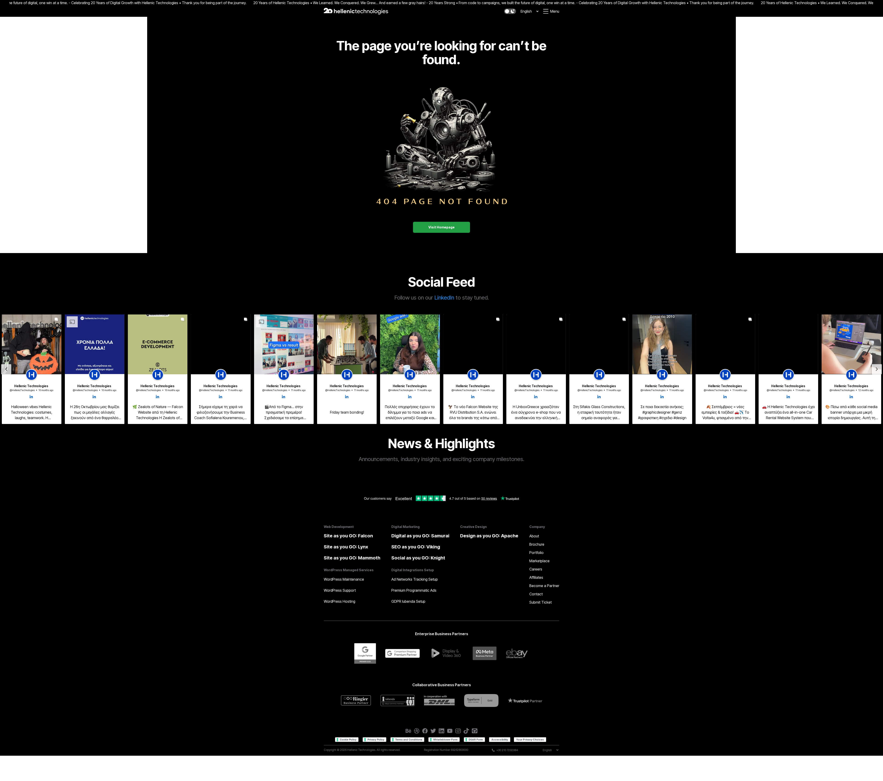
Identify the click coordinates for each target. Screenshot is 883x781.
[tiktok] (466, 731)
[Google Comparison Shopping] (402, 653)
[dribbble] (416, 731)
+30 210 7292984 (507, 750)
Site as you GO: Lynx (346, 547)
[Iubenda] (397, 700)
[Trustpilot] (525, 700)
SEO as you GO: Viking (415, 547)
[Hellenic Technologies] (356, 11)
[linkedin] (441, 731)
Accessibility (499, 739)
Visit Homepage (441, 227)
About (534, 536)
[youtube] (450, 731)
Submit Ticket (540, 602)
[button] (510, 11)
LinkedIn (444, 297)
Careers (535, 569)
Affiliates (536, 577)
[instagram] (458, 731)
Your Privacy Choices (530, 739)
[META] (485, 653)
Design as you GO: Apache (489, 536)
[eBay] (517, 653)
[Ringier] (356, 700)
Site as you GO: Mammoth (352, 558)
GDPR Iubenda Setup (408, 601)
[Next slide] (877, 369)
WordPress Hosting (339, 601)
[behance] (408, 731)
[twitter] (433, 731)
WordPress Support (340, 590)
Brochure (536, 544)
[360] (446, 653)
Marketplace (539, 561)
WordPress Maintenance (344, 579)
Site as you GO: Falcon (348, 536)
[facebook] (425, 731)
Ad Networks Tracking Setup (414, 579)
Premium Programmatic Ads (413, 590)
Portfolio (536, 552)
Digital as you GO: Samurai (420, 536)
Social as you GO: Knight (418, 558)
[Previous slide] (6, 369)
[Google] (365, 653)
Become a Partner (544, 585)
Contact (536, 594)
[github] (474, 731)
